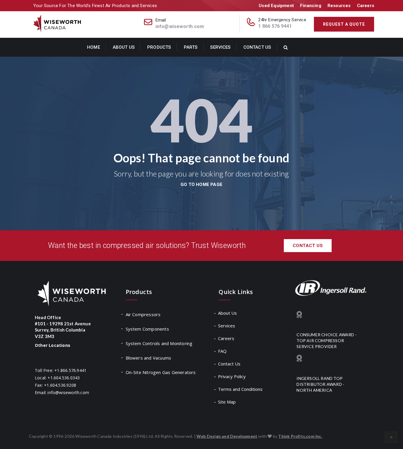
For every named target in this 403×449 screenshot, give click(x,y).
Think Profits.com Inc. (300, 436)
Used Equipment (276, 5)
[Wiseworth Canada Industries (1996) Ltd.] (57, 23)
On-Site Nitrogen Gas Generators (161, 372)
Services (220, 47)
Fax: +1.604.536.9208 (55, 385)
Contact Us (257, 47)
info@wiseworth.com (179, 26)
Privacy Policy (232, 376)
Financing (310, 5)
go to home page (201, 184)
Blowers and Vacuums (148, 358)
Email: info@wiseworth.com (62, 392)
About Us (124, 47)
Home (93, 47)
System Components (147, 329)
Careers (365, 5)
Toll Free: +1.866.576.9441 (60, 370)
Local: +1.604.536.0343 (57, 378)
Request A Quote (344, 24)
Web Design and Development (226, 436)
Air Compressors (143, 314)
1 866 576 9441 (275, 26)
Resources (339, 5)
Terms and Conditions (241, 389)
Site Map (227, 402)
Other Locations (52, 345)
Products (159, 47)
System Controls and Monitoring (159, 343)
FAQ (223, 351)
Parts (191, 47)
